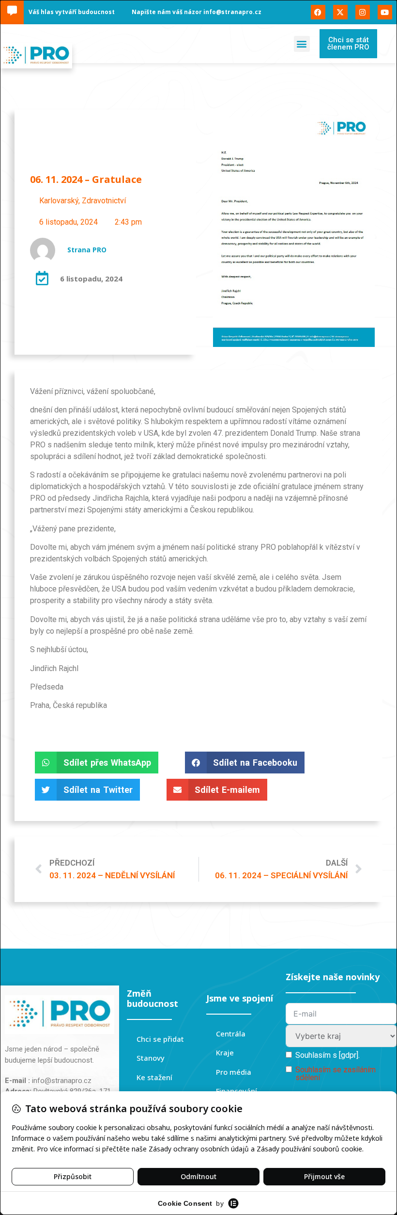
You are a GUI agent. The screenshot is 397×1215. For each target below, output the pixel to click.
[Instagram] (362, 12)
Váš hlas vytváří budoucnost (72, 12)
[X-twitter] (340, 12)
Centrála (230, 1033)
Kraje (225, 1052)
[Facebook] (318, 12)
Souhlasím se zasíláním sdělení (335, 1073)
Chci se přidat (160, 1039)
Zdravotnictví (104, 200)
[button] (302, 44)
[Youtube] (385, 12)
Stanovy (151, 1058)
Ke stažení (154, 1077)
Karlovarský (58, 200)
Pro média (233, 1072)
